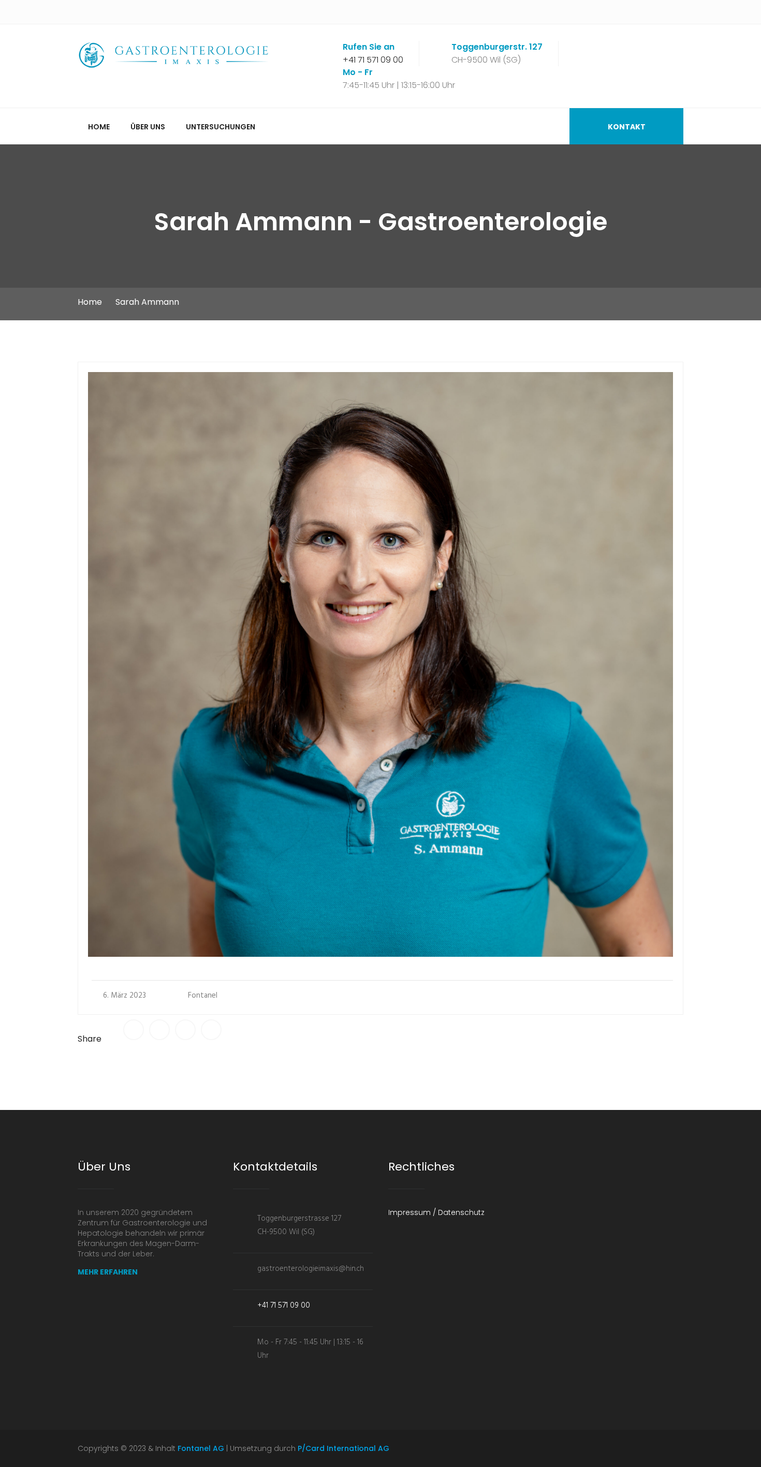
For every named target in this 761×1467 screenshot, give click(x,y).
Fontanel (202, 995)
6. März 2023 (124, 995)
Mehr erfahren (108, 1272)
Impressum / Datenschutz (436, 1212)
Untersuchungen (220, 127)
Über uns (147, 127)
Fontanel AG (201, 1448)
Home (99, 127)
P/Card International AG (342, 1448)
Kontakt (627, 127)
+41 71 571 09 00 (373, 60)
